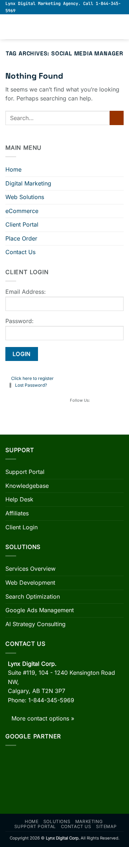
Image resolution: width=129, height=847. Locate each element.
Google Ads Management (39, 610)
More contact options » (42, 718)
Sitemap (106, 826)
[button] (9, 27)
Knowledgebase (27, 485)
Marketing (89, 821)
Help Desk (19, 499)
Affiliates (17, 513)
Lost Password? (31, 385)
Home (13, 169)
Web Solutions (24, 196)
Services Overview (30, 568)
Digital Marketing (28, 183)
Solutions (57, 821)
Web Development (30, 582)
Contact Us (20, 252)
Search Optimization (32, 596)
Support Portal (24, 471)
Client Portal (21, 224)
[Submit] (117, 118)
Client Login (21, 527)
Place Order (21, 238)
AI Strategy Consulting (35, 624)
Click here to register (32, 378)
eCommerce (21, 210)
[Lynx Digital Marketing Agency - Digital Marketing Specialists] (64, 27)
